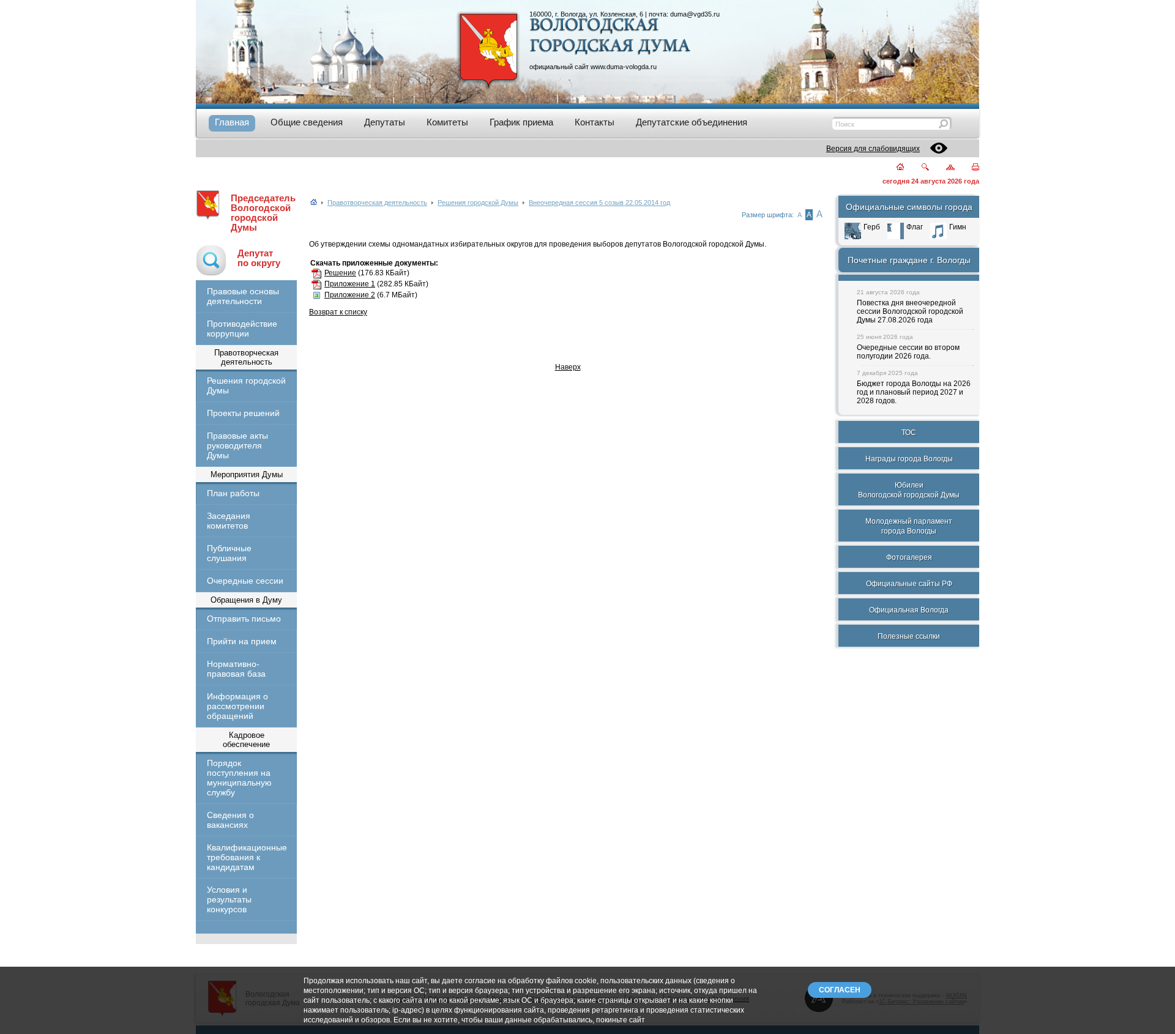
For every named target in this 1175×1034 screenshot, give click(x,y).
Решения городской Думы (246, 385)
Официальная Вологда (909, 610)
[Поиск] (917, 168)
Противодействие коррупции (242, 328)
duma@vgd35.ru (695, 14)
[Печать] (968, 168)
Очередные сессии (245, 581)
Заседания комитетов (228, 520)
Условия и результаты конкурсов (229, 899)
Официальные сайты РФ (909, 583)
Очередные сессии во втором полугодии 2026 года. (908, 351)
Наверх (568, 367)
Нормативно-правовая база (236, 669)
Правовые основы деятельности (243, 296)
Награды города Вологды (909, 459)
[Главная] (893, 168)
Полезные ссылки (909, 636)
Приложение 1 (349, 284)
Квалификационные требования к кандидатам (246, 857)
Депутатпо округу (258, 258)
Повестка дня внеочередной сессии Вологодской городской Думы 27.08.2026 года (910, 311)
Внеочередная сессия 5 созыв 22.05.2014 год (599, 202)
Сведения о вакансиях (230, 820)
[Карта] (943, 168)
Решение (340, 273)
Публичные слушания (229, 553)
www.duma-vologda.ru (624, 66)
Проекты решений (243, 413)
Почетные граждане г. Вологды (909, 260)
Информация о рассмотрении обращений (237, 706)
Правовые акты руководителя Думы (237, 445)
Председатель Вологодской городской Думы (263, 212)
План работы (233, 493)
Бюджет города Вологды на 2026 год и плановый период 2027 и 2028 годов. (914, 392)
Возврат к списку (338, 312)
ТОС (908, 432)
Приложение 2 (349, 295)
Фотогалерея (909, 557)
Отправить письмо (244, 618)
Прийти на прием (242, 641)
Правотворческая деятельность (377, 202)
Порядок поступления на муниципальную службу (239, 777)
